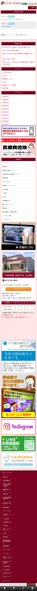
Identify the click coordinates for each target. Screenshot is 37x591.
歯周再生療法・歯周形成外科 (9, 212)
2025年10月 (5, 118)
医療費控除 (6, 546)
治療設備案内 (6, 480)
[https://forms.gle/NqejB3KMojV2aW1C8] (18, 131)
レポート (4, 82)
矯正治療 (5, 494)
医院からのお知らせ (7, 558)
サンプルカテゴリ (7, 72)
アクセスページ (18, 289)
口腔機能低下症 (6, 200)
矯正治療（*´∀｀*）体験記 (9, 85)
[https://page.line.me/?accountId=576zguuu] (22, 3)
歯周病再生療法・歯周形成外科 (7, 541)
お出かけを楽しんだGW (8, 58)
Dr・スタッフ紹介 (7, 473)
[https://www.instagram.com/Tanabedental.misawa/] (18, 427)
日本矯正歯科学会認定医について (10, 174)
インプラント (6, 553)
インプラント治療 (6, 215)
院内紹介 (5, 477)
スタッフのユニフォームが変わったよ (13, 19)
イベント (4, 75)
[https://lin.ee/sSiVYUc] (25, 3)
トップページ (5, 162)
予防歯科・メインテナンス (9, 185)
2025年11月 (5, 115)
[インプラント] (18, 236)
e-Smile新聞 (6, 569)
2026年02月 (5, 108)
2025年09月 (5, 121)
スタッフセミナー (6, 219)
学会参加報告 (6, 566)
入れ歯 (4, 196)
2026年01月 (5, 112)
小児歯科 (4, 193)
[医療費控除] (18, 147)
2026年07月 (5, 96)
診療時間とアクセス (7, 490)
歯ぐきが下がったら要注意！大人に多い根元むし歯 (16, 47)
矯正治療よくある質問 (7, 562)
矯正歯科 (4, 166)
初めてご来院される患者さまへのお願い (7, 485)
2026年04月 (5, 105)
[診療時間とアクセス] (18, 265)
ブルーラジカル (6, 181)
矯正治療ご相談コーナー (8, 170)
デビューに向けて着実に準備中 (10, 50)
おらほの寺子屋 (6, 26)
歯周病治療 (5, 178)
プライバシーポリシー (7, 577)
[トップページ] (10, 3)
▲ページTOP (31, 584)
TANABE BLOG (7, 573)
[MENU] (32, 7)
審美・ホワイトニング (8, 204)
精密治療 (4, 208)
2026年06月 (5, 99)
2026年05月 (5, 102)
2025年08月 (5, 124)
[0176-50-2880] (32, 3)
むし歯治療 (5, 189)
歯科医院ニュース (7, 78)
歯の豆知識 (5, 88)
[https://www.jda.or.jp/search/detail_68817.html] (18, 460)
